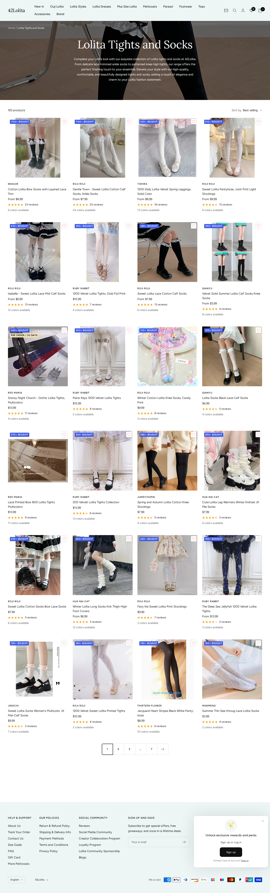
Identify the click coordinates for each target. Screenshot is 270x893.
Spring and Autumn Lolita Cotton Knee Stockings (163, 504)
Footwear (185, 6)
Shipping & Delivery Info (55, 832)
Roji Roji (79, 184)
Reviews (84, 826)
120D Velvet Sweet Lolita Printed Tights (99, 711)
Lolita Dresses (102, 6)
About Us (14, 826)
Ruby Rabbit (81, 288)
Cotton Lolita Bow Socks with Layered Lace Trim (37, 191)
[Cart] (260, 10)
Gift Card (14, 857)
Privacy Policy (48, 851)
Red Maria (15, 392)
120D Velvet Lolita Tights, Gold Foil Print (99, 293)
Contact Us (15, 838)
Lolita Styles (78, 6)
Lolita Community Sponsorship (99, 851)
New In (39, 6)
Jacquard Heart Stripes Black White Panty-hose (165, 713)
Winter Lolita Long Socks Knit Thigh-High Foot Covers (100, 609)
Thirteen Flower (149, 705)
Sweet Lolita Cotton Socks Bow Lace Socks (37, 606)
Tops (201, 6)
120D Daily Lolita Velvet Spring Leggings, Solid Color (164, 191)
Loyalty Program (90, 845)
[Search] (234, 10)
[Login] (243, 10)
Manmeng (209, 705)
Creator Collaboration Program (99, 838)
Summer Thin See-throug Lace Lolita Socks (230, 711)
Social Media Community (95, 832)
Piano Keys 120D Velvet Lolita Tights (97, 398)
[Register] (184, 842)
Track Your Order (19, 832)
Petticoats (150, 6)
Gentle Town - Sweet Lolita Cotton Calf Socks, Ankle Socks (99, 191)
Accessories (42, 14)
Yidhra (142, 184)
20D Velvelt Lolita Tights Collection (96, 502)
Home (11, 27)
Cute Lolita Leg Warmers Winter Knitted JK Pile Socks (230, 504)
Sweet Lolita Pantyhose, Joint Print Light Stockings (229, 191)
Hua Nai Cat (210, 497)
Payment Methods (51, 838)
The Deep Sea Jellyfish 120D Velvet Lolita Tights (229, 609)
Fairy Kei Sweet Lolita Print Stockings (162, 606)
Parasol (168, 6)
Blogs (82, 857)
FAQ (11, 851)
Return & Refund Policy (54, 826)
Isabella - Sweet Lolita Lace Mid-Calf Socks (36, 293)
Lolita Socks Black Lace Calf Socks (225, 398)
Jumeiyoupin (146, 497)
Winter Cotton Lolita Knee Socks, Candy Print (164, 400)
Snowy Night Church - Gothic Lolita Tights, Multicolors (36, 400)
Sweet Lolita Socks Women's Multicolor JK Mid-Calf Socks (36, 713)
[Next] (162, 749)
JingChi (13, 705)
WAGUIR (13, 184)
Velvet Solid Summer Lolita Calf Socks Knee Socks (231, 296)
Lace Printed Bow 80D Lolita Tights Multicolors (31, 504)
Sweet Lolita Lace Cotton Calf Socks (162, 293)
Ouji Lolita (57, 6)
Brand (60, 14)
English (14, 879)
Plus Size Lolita (127, 6)
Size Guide (15, 845)
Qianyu (207, 288)
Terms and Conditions (53, 845)
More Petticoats (18, 864)
